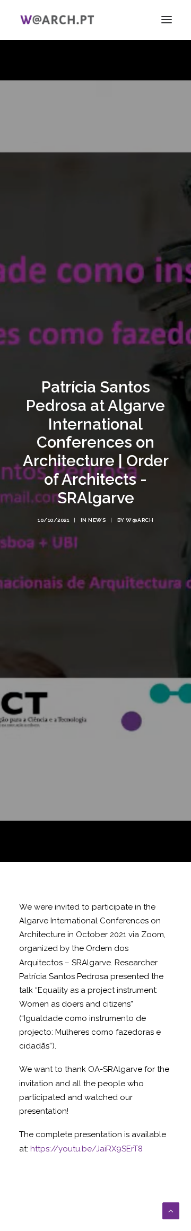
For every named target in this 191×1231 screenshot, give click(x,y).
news (97, 520)
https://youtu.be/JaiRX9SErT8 (86, 1149)
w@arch (139, 520)
